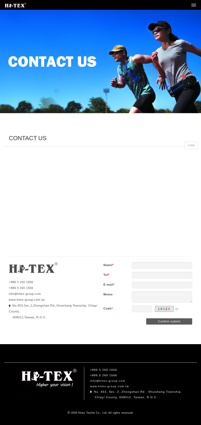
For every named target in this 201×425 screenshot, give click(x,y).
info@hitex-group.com (25, 293)
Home (191, 145)
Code (107, 308)
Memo (108, 294)
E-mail (108, 284)
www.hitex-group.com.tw (27, 299)
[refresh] (177, 309)
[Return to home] (15, 5)
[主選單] (193, 5)
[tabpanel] (100, 61)
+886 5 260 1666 (21, 282)
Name (107, 265)
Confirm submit (169, 321)
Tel (105, 274)
